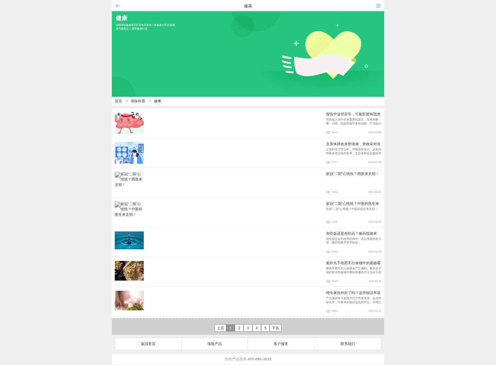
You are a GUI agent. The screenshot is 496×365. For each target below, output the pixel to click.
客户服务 (281, 344)
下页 (275, 328)
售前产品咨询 (248, 359)
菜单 (378, 6)
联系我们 (348, 344)
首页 (118, 101)
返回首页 (148, 344)
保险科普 (138, 101)
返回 (118, 6)
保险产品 (214, 344)
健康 (157, 101)
